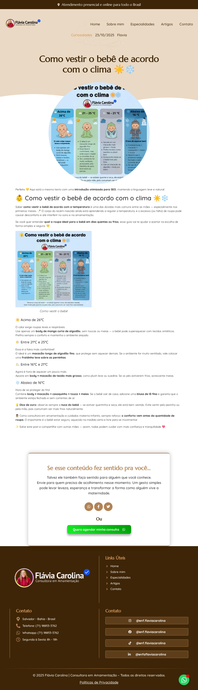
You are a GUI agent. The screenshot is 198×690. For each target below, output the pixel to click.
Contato (186, 24)
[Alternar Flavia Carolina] (184, 679)
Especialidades (142, 24)
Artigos (167, 24)
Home (95, 24)
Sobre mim (115, 24)
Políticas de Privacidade (99, 682)
